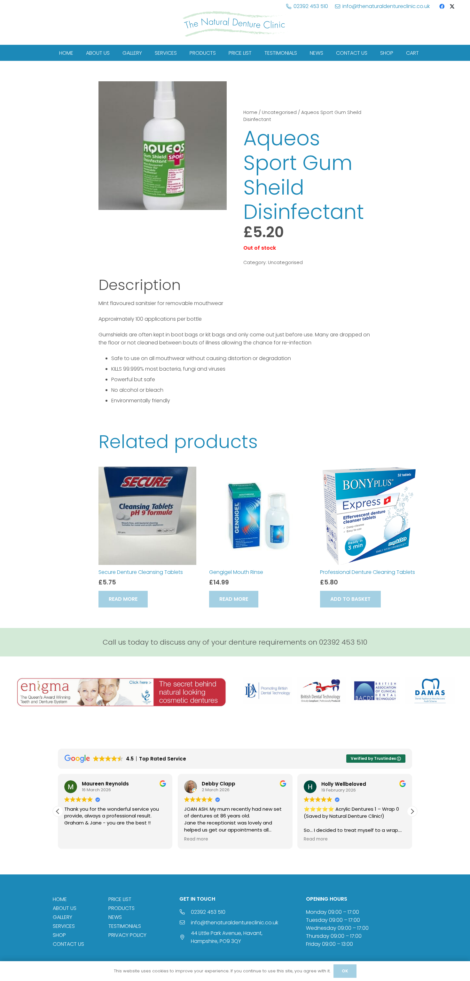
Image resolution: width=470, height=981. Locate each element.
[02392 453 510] (185, 911)
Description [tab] (139, 285)
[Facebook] (442, 6)
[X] (452, 6)
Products (121, 908)
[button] (350, 599)
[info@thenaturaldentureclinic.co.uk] (185, 922)
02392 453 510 (208, 912)
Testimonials (124, 926)
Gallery (62, 917)
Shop (59, 935)
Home (250, 112)
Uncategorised (279, 112)
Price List (119, 899)
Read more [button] (196, 839)
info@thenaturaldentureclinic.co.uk (234, 922)
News (115, 917)
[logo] (235, 24)
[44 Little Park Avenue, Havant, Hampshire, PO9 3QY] (185, 937)
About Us (64, 908)
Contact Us (68, 944)
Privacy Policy (127, 935)
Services (64, 926)
